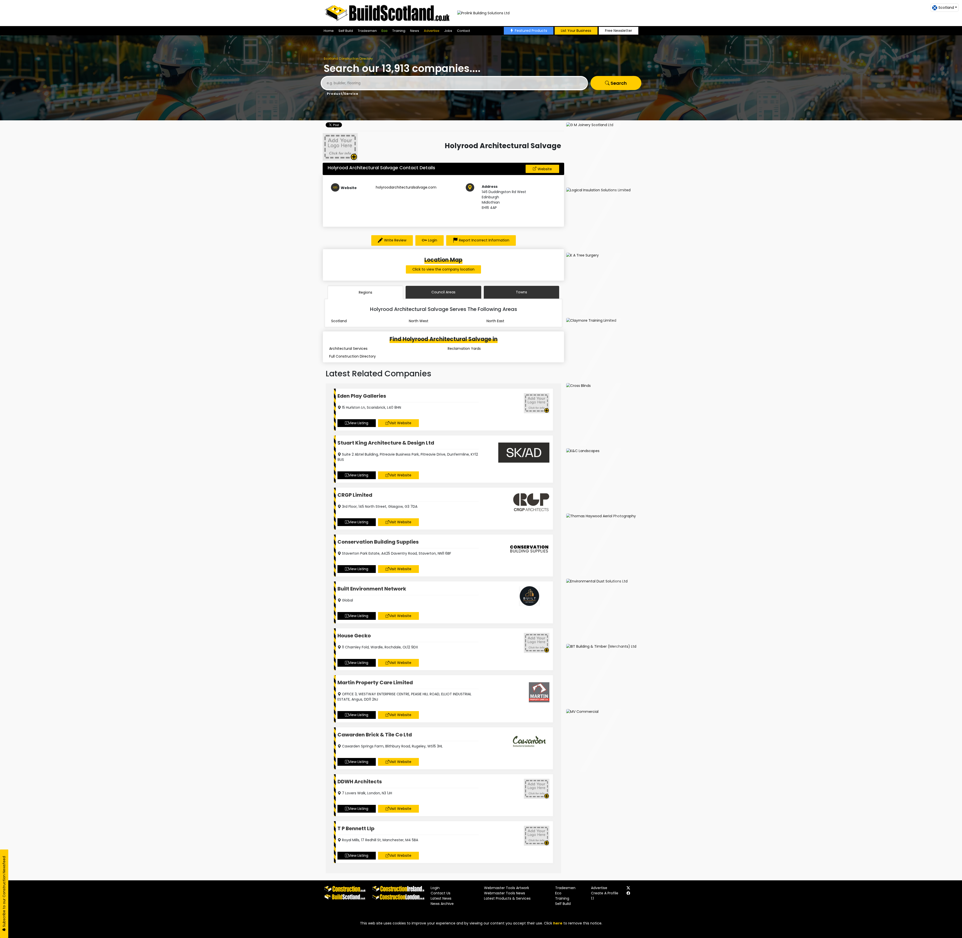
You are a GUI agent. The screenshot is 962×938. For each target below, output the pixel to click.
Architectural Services (348, 348)
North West (418, 320)
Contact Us (440, 893)
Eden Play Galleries (361, 395)
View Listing (358, 422)
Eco (385, 30)
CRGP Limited (354, 494)
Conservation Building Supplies (378, 541)
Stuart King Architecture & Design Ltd (385, 442)
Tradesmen (367, 30)
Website (545, 169)
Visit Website (400, 422)
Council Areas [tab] (443, 292)
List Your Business (576, 30)
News (414, 30)
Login (432, 240)
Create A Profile (604, 893)
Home (329, 30)
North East (495, 320)
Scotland (339, 320)
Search (618, 83)
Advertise (431, 30)
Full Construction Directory (352, 356)
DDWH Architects (359, 781)
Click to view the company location (443, 269)
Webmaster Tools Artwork (506, 887)
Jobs (448, 30)
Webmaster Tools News (504, 893)
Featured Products (531, 30)
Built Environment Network (371, 588)
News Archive (442, 903)
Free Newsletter (618, 30)
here (557, 923)
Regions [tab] (365, 292)
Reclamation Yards (464, 348)
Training (398, 30)
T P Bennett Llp (356, 828)
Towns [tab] (521, 292)
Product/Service (342, 94)
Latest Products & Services (507, 898)
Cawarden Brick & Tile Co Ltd (374, 734)
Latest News (441, 898)
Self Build (345, 30)
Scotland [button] (946, 7)
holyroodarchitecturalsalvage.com (406, 187)
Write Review (395, 240)
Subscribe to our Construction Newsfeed (4, 892)
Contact (463, 30)
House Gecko (354, 635)
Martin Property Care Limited (375, 682)
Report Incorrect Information (484, 240)
